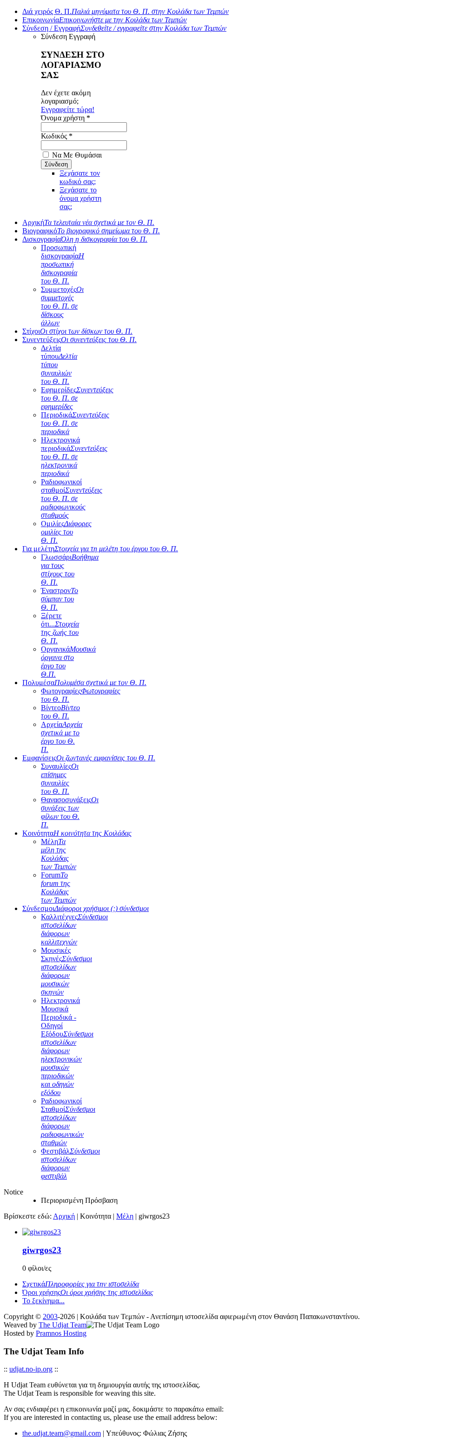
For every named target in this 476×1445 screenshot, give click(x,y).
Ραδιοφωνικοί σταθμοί (71, 498)
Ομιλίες (66, 532)
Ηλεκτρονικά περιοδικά (74, 456)
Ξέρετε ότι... (60, 628)
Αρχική (88, 222)
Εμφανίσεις (88, 758)
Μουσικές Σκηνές (66, 971)
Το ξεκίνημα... (43, 1301)
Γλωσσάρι (70, 569)
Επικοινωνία (104, 20)
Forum (58, 887)
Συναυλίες (60, 778)
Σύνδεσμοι (85, 908)
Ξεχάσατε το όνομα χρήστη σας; (80, 198)
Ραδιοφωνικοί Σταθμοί (68, 1122)
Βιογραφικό (91, 231)
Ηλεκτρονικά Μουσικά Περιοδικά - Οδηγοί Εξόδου (67, 1046)
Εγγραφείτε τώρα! (67, 109)
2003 (50, 1316)
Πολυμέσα (84, 682)
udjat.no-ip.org (31, 1369)
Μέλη (58, 854)
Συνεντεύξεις (79, 339)
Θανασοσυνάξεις (70, 812)
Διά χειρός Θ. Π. (125, 11)
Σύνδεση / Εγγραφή (124, 28)
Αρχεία (61, 736)
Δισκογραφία (84, 239)
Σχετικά (80, 1284)
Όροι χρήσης (87, 1292)
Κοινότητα (77, 833)
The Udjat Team (62, 1325)
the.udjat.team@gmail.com (61, 1433)
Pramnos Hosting (61, 1333)
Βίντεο (60, 712)
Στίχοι (77, 331)
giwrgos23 (41, 1250)
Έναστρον (59, 599)
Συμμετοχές (62, 306)
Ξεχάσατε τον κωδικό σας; (80, 177)
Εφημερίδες (77, 398)
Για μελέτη (100, 549)
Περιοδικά (75, 423)
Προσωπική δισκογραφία (62, 264)
